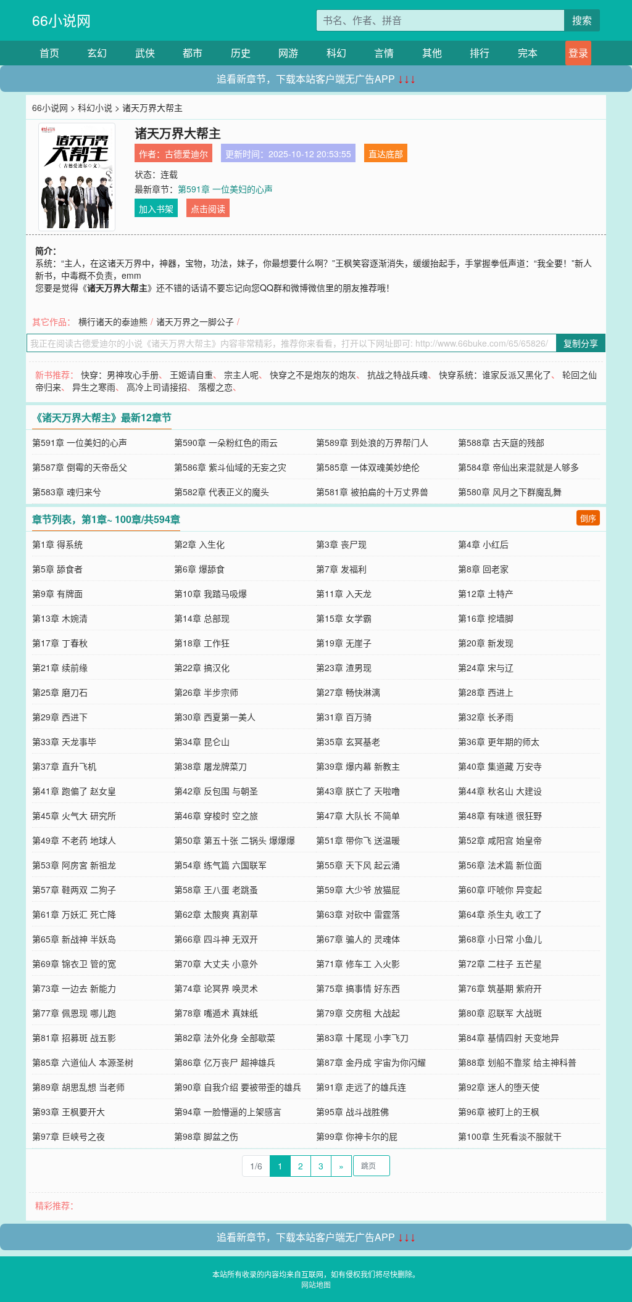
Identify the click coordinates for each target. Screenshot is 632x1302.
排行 (479, 53)
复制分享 (580, 343)
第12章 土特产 (486, 593)
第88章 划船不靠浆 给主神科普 (517, 1062)
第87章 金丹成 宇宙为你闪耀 (371, 1062)
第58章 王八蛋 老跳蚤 (216, 889)
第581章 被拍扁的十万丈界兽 (372, 491)
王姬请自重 (191, 374)
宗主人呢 (241, 374)
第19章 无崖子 (344, 643)
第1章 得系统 (57, 544)
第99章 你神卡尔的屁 (356, 1136)
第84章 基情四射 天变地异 (508, 1037)
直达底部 (385, 153)
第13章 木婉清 (60, 618)
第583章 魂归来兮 (66, 491)
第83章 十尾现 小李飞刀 (362, 1037)
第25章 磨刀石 (60, 692)
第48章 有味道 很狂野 (500, 815)
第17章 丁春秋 (60, 643)
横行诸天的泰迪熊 (113, 321)
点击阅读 (208, 208)
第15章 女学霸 (344, 618)
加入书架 (156, 208)
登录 (578, 53)
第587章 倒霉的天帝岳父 (79, 467)
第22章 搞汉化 (202, 667)
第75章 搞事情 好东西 (358, 988)
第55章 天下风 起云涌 (358, 865)
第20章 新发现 (486, 643)
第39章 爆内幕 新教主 (358, 766)
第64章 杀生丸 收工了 (500, 914)
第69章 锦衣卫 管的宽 (74, 963)
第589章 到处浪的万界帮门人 (372, 442)
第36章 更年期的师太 (498, 741)
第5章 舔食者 (57, 568)
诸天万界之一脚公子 (195, 321)
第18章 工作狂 (202, 643)
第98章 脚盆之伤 (206, 1136)
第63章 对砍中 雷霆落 (358, 914)
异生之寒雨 (93, 387)
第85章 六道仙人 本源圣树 (82, 1062)
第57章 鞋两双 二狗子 (74, 889)
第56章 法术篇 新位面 (500, 865)
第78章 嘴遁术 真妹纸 (216, 1013)
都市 (192, 53)
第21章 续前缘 (60, 667)
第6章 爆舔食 (199, 568)
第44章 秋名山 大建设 (500, 791)
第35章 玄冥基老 (348, 741)
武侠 (145, 53)
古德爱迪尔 (186, 153)
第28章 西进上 (486, 692)
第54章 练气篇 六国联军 (220, 865)
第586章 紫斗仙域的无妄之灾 (230, 467)
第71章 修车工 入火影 (358, 963)
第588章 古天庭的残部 (501, 442)
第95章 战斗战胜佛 (352, 1111)
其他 (432, 53)
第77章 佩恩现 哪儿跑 (74, 1013)
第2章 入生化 (199, 544)
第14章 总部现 (202, 618)
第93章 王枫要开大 (68, 1111)
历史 (241, 53)
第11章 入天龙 (344, 593)
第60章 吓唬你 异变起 (500, 889)
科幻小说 (95, 107)
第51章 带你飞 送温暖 (358, 840)
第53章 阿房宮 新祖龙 (74, 865)
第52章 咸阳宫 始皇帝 (500, 840)
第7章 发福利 (341, 568)
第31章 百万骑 (344, 717)
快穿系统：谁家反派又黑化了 (495, 374)
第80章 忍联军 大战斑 (500, 1013)
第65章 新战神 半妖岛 (74, 939)
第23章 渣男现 (344, 667)
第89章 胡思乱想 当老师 (78, 1087)
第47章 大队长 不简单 (358, 815)
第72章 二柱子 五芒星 (500, 963)
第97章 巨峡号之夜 (68, 1136)
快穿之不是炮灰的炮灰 (313, 374)
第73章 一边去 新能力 (74, 988)
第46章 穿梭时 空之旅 (216, 815)
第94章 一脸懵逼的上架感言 (227, 1111)
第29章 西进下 (60, 717)
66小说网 (61, 20)
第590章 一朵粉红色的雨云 (226, 442)
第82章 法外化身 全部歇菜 (224, 1037)
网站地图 (316, 1284)
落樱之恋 (215, 387)
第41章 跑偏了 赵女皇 (74, 791)
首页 (49, 53)
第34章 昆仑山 (202, 741)
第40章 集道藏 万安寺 (500, 766)
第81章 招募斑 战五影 (74, 1037)
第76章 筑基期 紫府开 (500, 988)
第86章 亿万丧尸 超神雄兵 (224, 1062)
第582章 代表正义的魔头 (221, 491)
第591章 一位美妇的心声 (225, 189)
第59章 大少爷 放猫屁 (358, 889)
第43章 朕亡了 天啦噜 (358, 791)
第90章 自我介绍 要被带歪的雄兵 (237, 1087)
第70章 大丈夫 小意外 (216, 963)
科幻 (336, 53)
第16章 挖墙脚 (486, 618)
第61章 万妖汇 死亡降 (74, 914)
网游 (288, 53)
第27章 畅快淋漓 (348, 692)
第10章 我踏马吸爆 (210, 593)
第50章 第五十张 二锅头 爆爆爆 (234, 840)
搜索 (582, 20)
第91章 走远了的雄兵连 (361, 1087)
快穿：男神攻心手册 (120, 374)
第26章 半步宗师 (206, 692)
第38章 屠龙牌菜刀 (210, 766)
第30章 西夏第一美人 (215, 717)
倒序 (588, 518)
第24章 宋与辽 (486, 667)
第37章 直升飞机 (64, 766)
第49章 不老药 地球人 (74, 840)
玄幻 (97, 53)
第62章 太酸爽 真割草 (216, 914)
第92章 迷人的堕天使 (498, 1087)
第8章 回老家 (483, 568)
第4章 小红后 (483, 544)
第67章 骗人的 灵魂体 (358, 939)
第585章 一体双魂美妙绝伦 (368, 467)
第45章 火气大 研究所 (74, 815)
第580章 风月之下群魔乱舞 (510, 491)
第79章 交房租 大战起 (358, 1013)
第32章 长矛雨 (486, 717)
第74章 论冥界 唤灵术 (216, 988)
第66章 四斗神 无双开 (216, 939)
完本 (528, 53)
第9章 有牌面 (57, 593)
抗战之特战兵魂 (397, 374)
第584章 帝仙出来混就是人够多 (518, 467)
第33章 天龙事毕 (64, 741)
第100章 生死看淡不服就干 (510, 1136)
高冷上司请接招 (157, 387)
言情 (384, 53)
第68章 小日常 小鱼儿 (500, 939)
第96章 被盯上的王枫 (498, 1111)
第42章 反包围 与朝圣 (216, 791)
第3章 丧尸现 (341, 544)
